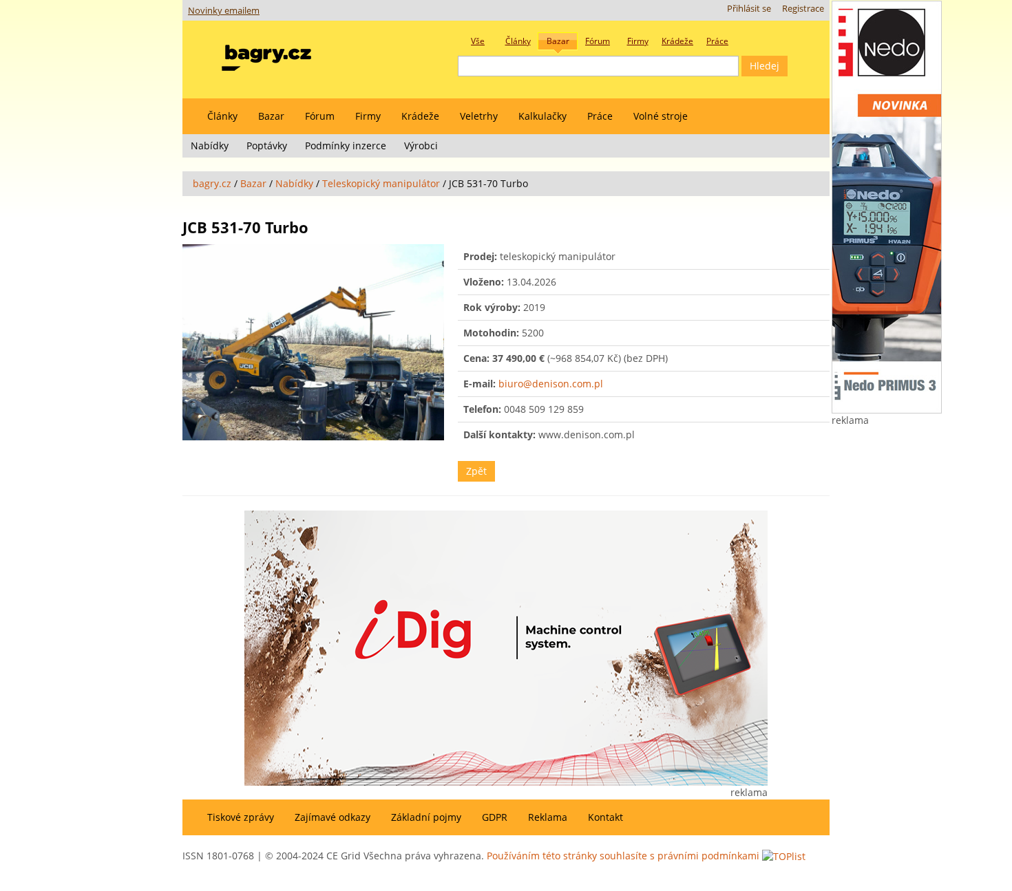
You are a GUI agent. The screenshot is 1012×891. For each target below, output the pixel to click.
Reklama (547, 817)
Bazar (271, 115)
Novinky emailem (224, 11)
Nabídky (210, 145)
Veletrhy (479, 115)
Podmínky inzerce (345, 145)
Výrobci (421, 145)
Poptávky (266, 145)
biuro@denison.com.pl (550, 383)
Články (222, 115)
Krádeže (420, 115)
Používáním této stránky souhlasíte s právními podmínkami (623, 855)
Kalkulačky (542, 115)
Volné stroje (660, 115)
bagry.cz (212, 183)
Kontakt (605, 817)
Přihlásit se (749, 8)
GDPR (494, 817)
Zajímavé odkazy (332, 817)
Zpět (476, 470)
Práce (600, 115)
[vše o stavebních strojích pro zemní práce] (266, 54)
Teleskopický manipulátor (381, 183)
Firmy (368, 115)
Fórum (320, 115)
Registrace (803, 8)
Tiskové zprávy (240, 817)
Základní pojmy (426, 817)
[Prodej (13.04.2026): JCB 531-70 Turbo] (313, 342)
